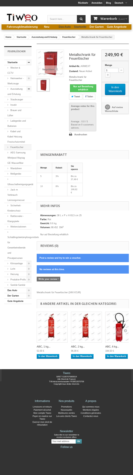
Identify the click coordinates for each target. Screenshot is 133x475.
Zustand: (73, 71)
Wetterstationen (18, 226)
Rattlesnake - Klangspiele (15, 219)
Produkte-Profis (18, 279)
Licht (12, 269)
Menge (108, 65)
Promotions (66, 407)
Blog (108, 3)
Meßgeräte (15, 173)
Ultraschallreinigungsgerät (19, 184)
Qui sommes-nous (90, 407)
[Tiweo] (23, 17)
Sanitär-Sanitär (17, 285)
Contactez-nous (90, 416)
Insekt (13, 105)
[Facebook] (55, 451)
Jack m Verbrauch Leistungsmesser (16, 194)
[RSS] (77, 451)
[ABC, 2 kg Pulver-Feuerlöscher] (86, 327)
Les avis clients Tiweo (66, 416)
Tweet (76, 96)
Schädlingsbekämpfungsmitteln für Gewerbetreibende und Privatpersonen (19, 247)
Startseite (12, 62)
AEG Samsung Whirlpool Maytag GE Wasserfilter (16, 157)
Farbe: (43, 219)
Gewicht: (45, 223)
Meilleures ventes (66, 413)
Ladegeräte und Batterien (16, 123)
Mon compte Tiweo (42, 413)
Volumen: (45, 227)
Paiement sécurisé (42, 410)
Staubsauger (16, 99)
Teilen (89, 96)
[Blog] (72, 451)
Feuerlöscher (16, 147)
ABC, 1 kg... (43, 346)
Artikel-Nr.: (74, 66)
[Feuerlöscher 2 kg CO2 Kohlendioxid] (43, 85)
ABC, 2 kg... (78, 346)
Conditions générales (91, 413)
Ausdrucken (80, 134)
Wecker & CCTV (13, 70)
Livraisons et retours (42, 407)
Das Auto (12, 290)
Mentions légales (91, 410)
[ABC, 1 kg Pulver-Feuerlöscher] (52, 327)
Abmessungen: (48, 215)
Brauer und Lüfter (14, 113)
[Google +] (66, 451)
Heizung (14, 274)
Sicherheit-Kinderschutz (14, 208)
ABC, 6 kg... (112, 346)
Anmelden (96, 3)
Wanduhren (16, 168)
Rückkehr (83, 3)
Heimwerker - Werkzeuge (15, 81)
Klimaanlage (16, 263)
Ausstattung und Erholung (15, 91)
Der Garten (13, 295)
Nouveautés (66, 410)
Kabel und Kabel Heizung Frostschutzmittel (16, 136)
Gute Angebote (15, 301)
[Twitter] (61, 451)
